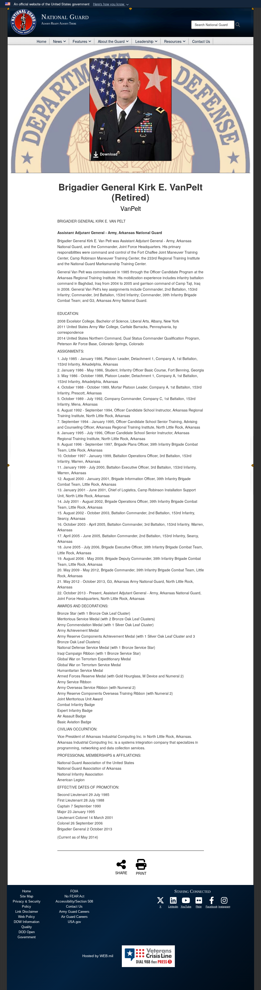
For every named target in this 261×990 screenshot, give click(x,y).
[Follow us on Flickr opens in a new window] (198, 902)
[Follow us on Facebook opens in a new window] (211, 902)
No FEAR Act (74, 896)
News (57, 41)
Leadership (144, 41)
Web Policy (26, 917)
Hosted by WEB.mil (97, 956)
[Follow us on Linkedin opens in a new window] (173, 902)
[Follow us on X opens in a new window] (160, 902)
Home (41, 41)
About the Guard (111, 41)
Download (109, 154)
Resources (172, 41)
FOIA (74, 891)
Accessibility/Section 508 (74, 901)
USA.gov (74, 922)
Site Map (26, 896)
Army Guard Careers (74, 912)
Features (80, 41)
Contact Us (201, 41)
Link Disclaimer (26, 912)
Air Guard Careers (74, 917)
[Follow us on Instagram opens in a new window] (224, 902)
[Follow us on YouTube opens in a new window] (186, 902)
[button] (111, 4)
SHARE (121, 872)
